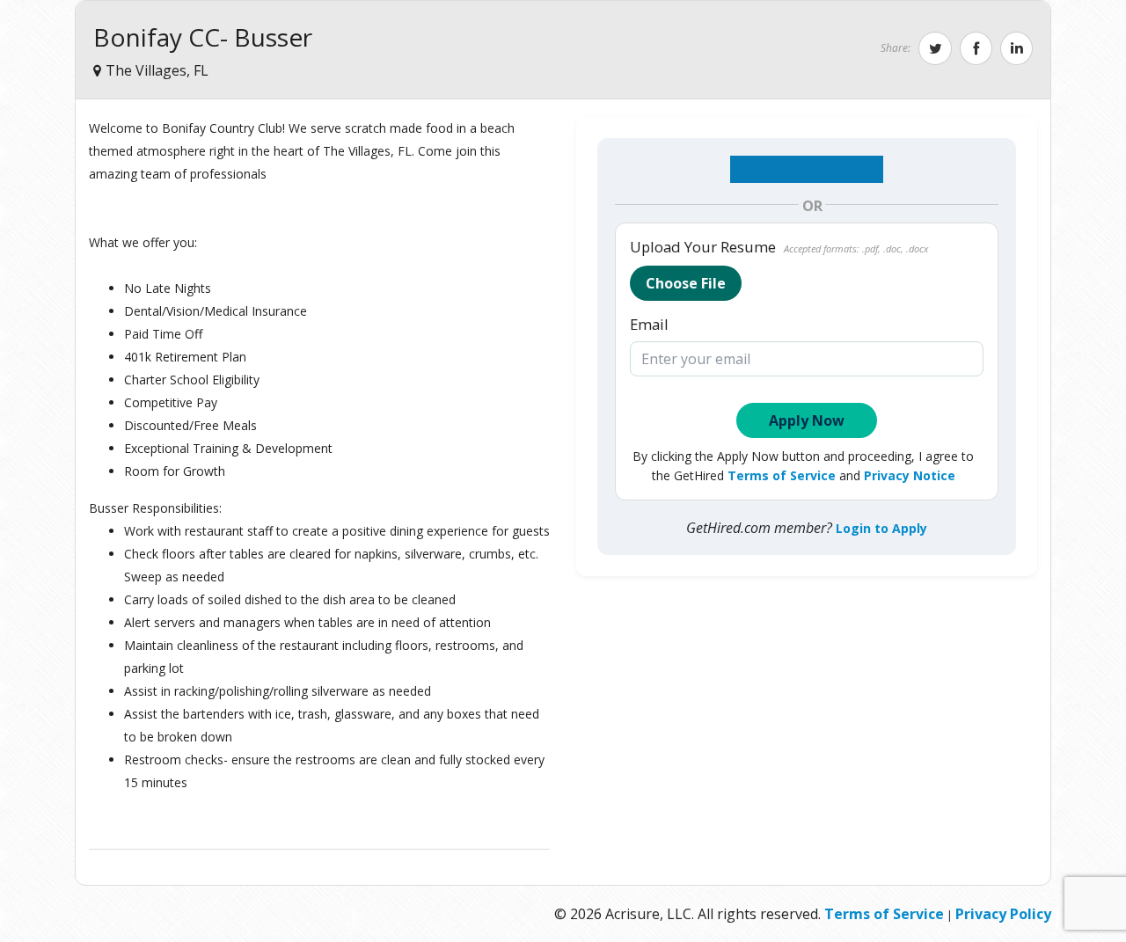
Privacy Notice (909, 475)
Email (649, 324)
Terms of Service (782, 475)
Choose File (686, 283)
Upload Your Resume (779, 247)
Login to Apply (881, 528)
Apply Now (806, 420)
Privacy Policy (1003, 914)
